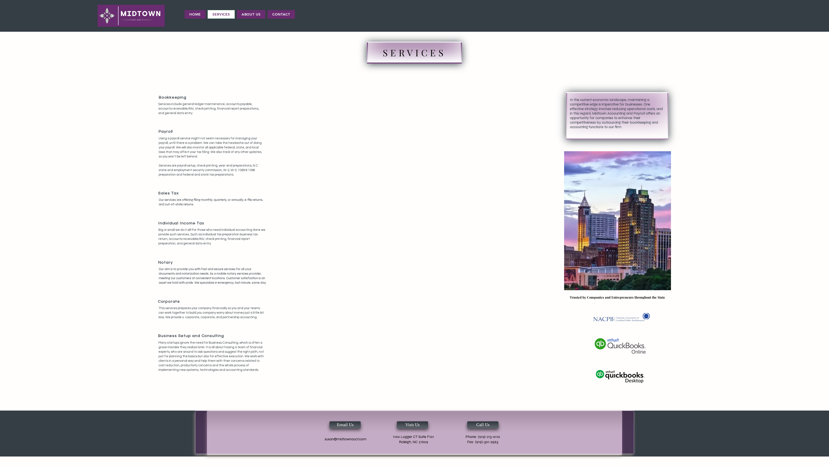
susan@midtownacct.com (345, 439)
